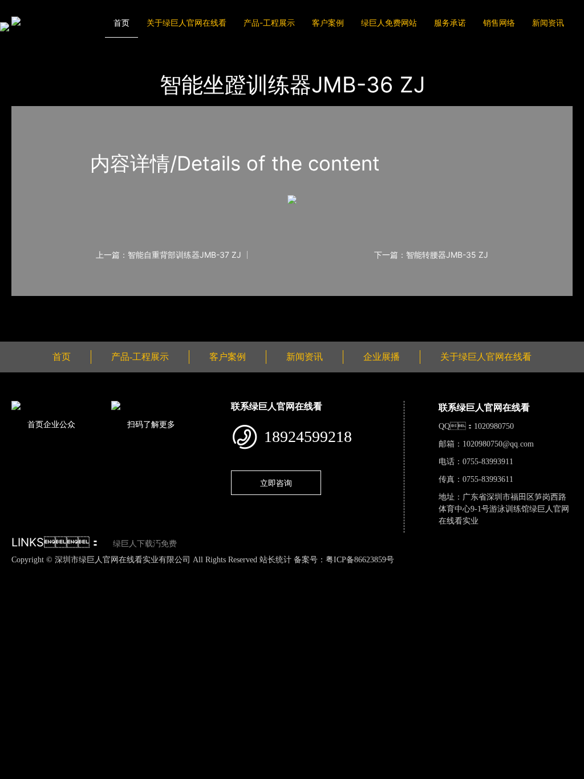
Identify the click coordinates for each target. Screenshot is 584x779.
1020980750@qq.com (498, 444)
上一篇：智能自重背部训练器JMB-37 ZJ (168, 255)
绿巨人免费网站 (389, 22)
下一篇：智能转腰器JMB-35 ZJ (431, 255)
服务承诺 (450, 22)
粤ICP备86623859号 (360, 559)
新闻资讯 (548, 22)
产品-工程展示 (269, 22)
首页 (121, 22)
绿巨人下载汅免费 (145, 543)
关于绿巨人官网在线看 (186, 22)
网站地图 (17, 571)
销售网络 (499, 22)
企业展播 (381, 357)
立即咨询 (276, 483)
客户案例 (328, 22)
